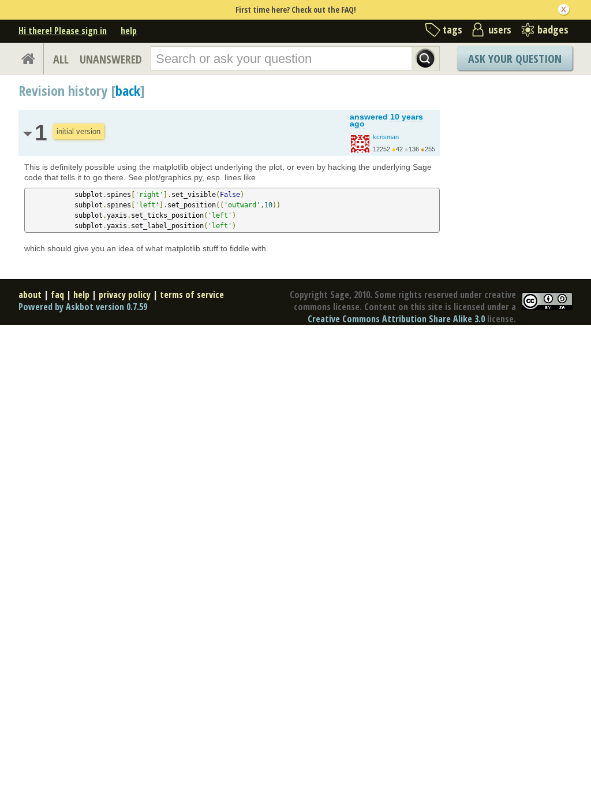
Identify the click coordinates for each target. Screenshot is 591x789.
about (30, 294)
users (499, 29)
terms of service (192, 294)
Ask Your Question (515, 58)
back (127, 90)
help (129, 30)
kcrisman (386, 136)
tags (452, 29)
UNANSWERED (111, 59)
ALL (61, 59)
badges (552, 29)
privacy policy (125, 294)
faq (57, 294)
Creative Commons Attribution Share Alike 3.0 (396, 318)
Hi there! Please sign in (62, 30)
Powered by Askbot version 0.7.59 (82, 306)
